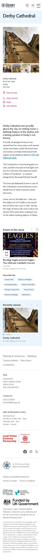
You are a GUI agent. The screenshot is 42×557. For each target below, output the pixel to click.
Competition (8, 364)
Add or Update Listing (12, 381)
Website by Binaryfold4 (21, 467)
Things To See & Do (12, 290)
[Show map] (27, 5)
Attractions (26, 295)
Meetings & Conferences (14, 356)
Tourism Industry (10, 360)
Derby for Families (28, 284)
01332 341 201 (12, 98)
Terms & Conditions (27, 481)
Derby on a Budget (24, 279)
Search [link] (33, 5)
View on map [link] (11, 93)
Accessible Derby (11, 284)
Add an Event (8, 384)
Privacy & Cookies (10, 481)
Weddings (32, 356)
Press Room (26, 360)
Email (8, 102)
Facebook (25, 451)
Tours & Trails (28, 290)
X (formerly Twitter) (36, 451)
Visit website (11, 106)
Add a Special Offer (11, 387)
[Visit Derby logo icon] (6, 465)
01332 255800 (9, 399)
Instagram (30, 451)
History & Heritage (11, 295)
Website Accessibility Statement (16, 477)
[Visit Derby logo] (8, 5)
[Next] (37, 229)
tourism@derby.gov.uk (11, 402)
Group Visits (9, 279)
